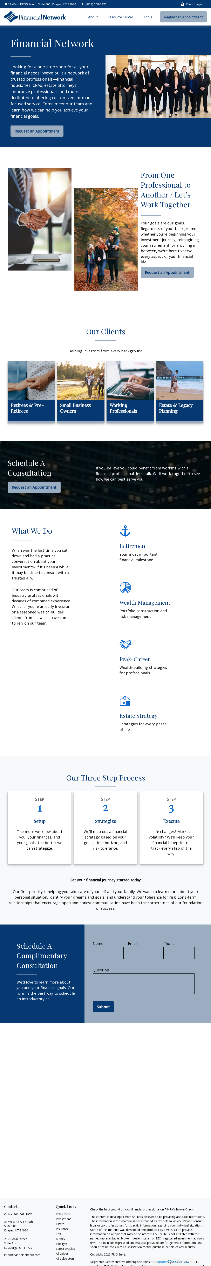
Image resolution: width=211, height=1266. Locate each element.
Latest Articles (65, 1249)
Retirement (63, 1214)
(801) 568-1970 (96, 4)
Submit (103, 1006)
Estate (60, 1224)
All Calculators (65, 1258)
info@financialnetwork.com (22, 1255)
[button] (93, 17)
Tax (58, 1234)
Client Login (194, 4)
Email (133, 943)
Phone (169, 943)
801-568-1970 (23, 1214)
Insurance (62, 1229)
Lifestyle (61, 1244)
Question (101, 970)
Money (60, 1239)
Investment (63, 1219)
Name (98, 943)
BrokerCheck (184, 1209)
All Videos (62, 1254)
